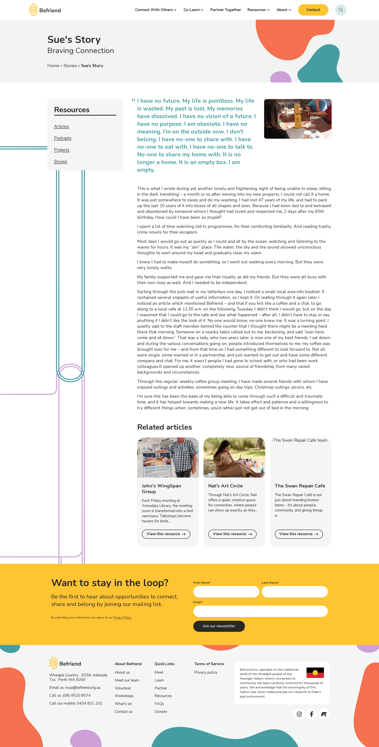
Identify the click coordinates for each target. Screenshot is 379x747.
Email (197, 602)
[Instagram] (299, 714)
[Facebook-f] (311, 714)
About (282, 9)
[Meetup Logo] (324, 714)
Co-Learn (192, 9)
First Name (201, 582)
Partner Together (225, 9)
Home (53, 66)
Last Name (270, 582)
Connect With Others (154, 9)
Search (341, 10)
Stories (70, 66)
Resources (257, 9)
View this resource (163, 534)
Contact (313, 9)
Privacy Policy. (122, 617)
